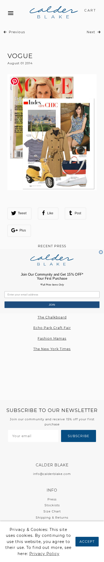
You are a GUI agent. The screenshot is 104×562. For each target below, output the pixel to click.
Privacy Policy (44, 553)
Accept (87, 541)
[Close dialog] (101, 252)
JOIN (52, 304)
